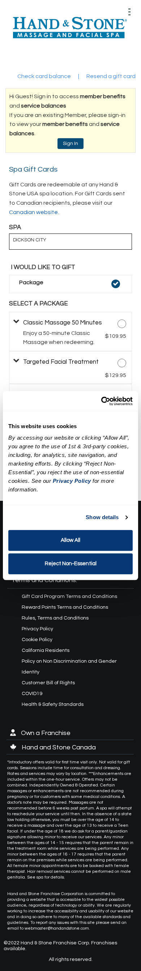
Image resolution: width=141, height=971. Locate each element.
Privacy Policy (37, 628)
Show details (102, 517)
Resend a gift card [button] (111, 76)
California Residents (45, 650)
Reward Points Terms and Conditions (65, 607)
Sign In (70, 143)
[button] (70, 284)
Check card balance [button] (44, 76)
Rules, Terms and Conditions (55, 618)
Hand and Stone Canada (58, 747)
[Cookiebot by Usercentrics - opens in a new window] (101, 401)
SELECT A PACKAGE (38, 303)
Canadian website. (34, 212)
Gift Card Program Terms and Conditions (69, 596)
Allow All (70, 540)
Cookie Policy (37, 639)
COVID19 (32, 693)
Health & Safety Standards (53, 704)
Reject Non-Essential (71, 563)
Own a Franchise (45, 733)
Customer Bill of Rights (48, 682)
